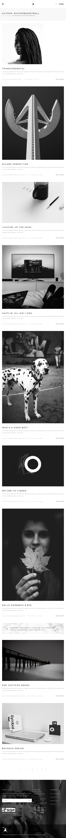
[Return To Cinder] (33, 466)
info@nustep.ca (41, 810)
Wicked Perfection (15, 164)
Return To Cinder (14, 491)
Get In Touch (55, 793)
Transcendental (13, 69)
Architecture (22, 174)
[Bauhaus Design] (33, 723)
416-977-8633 (40, 812)
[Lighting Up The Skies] (33, 202)
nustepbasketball (12, 79)
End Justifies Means (16, 685)
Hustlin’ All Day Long (17, 313)
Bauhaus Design (13, 748)
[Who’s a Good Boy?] (33, 377)
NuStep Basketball (7, 15)
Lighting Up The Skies (17, 227)
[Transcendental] (22, 43)
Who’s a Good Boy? (15, 428)
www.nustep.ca (41, 807)
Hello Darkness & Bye (17, 605)
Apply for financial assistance (10, 813)
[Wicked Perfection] (33, 123)
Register (53, 797)
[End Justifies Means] (33, 660)
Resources (54, 800)
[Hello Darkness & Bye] (33, 554)
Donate (53, 804)
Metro (20, 79)
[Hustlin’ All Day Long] (33, 277)
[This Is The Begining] (33, 628)
